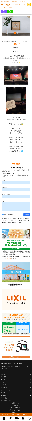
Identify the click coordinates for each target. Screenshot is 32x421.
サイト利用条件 (15, 407)
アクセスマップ (18, 414)
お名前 (3, 180)
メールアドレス (6, 194)
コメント (4, 201)
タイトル (4, 187)
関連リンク (15, 412)
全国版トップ (15, 403)
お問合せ (10, 214)
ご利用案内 (15, 405)
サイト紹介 (4, 398)
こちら (9, 258)
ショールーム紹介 (6, 400)
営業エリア (12, 414)
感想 (5, 214)
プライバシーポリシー (15, 410)
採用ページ (25, 414)
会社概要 (6, 414)
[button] (15, 33)
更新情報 (3, 395)
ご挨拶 (2, 414)
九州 (11, 1)
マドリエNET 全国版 (5, 1)
